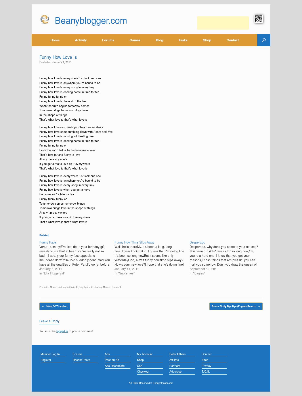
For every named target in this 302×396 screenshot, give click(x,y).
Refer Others (177, 354)
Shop (207, 40)
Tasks (183, 40)
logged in (62, 331)
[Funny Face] (77, 257)
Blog (159, 40)
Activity (81, 40)
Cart (139, 366)
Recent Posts (81, 360)
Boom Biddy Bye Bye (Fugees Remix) (236, 306)
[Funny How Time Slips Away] (152, 257)
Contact (233, 40)
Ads (107, 354)
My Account (145, 354)
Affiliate (174, 360)
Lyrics (79, 287)
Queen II (116, 287)
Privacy (206, 366)
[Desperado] (227, 257)
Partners (174, 366)
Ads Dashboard (114, 366)
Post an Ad (112, 360)
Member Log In (50, 354)
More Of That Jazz (55, 306)
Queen (53, 287)
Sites (205, 360)
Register (45, 360)
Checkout (143, 371)
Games (135, 40)
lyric (73, 287)
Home (54, 40)
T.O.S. (206, 371)
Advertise (175, 371)
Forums (108, 40)
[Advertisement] (223, 23)
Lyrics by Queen (93, 287)
